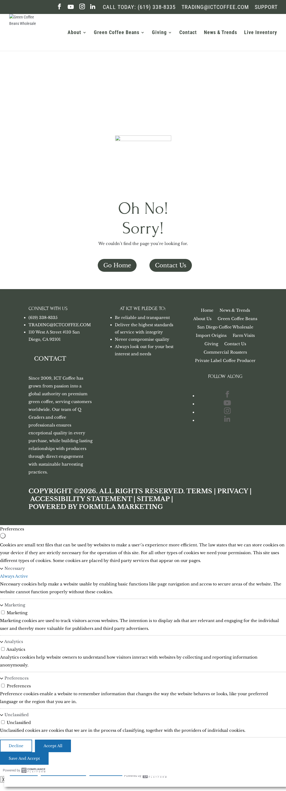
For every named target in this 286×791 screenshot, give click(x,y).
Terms (199, 491)
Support (266, 7)
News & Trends (220, 32)
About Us (202, 319)
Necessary (14, 568)
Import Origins (211, 335)
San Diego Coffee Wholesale (225, 327)
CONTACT (50, 358)
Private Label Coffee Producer (225, 361)
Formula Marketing (121, 507)
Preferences (16, 678)
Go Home (117, 265)
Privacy (232, 491)
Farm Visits (244, 335)
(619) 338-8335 (43, 317)
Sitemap (153, 499)
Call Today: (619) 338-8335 (139, 7)
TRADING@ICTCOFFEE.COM (59, 324)
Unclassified (16, 714)
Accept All (53, 746)
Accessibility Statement (81, 499)
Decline (16, 746)
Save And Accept (24, 758)
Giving (159, 32)
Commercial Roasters (225, 352)
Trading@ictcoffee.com (215, 7)
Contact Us (170, 265)
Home (207, 310)
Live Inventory (260, 32)
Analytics (13, 641)
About (74, 32)
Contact (188, 32)
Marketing (14, 604)
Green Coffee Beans (116, 32)
